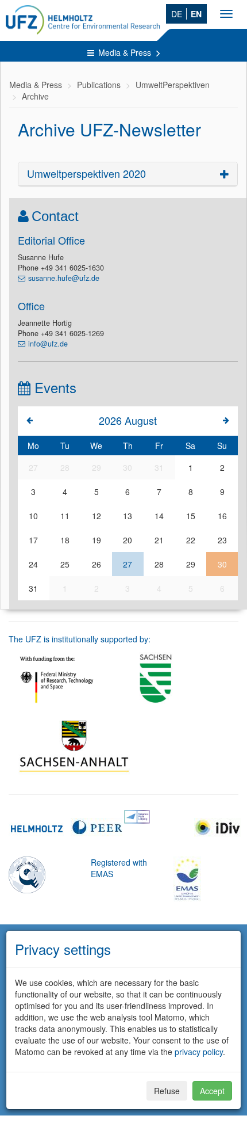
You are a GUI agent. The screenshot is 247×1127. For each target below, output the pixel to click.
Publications (99, 84)
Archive (35, 96)
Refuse (167, 1090)
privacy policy (199, 1051)
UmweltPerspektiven (173, 84)
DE (176, 14)
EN (196, 14)
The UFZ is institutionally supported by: (79, 639)
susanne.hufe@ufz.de (63, 278)
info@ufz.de (48, 343)
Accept (212, 1090)
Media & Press (125, 52)
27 (127, 564)
